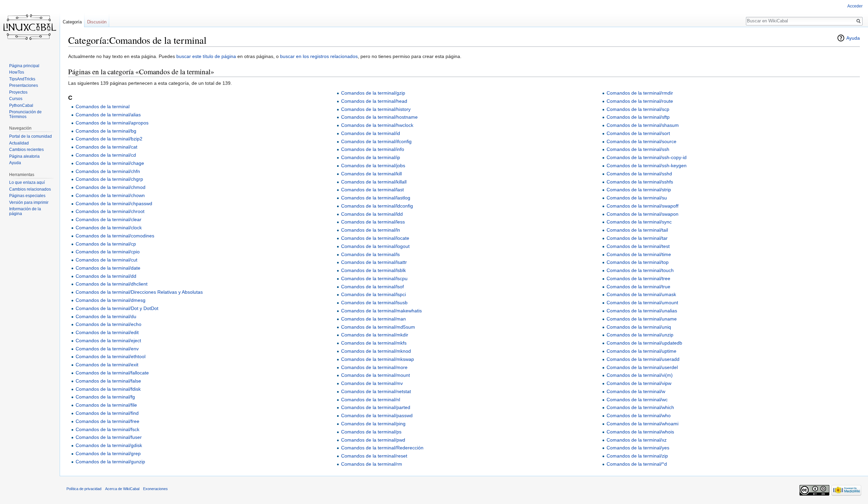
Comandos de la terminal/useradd (643, 359)
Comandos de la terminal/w (636, 391)
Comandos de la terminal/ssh (638, 149)
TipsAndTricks (22, 79)
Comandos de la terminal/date (108, 268)
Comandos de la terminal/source (641, 141)
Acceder (855, 6)
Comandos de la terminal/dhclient (111, 284)
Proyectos (18, 92)
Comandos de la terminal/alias (108, 114)
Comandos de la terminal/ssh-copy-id (647, 157)
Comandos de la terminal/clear (108, 219)
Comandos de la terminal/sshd (639, 173)
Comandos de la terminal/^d (637, 464)
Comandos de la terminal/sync (639, 222)
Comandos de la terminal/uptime (641, 351)
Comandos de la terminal (103, 106)
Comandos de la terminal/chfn (108, 171)
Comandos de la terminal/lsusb (374, 302)
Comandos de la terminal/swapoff (642, 206)
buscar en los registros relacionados (319, 56)
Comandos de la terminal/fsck (107, 429)
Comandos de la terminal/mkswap (377, 359)
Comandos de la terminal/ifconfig (376, 141)
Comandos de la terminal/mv (372, 383)
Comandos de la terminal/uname (642, 319)
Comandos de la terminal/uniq (639, 327)
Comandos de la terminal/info (372, 149)
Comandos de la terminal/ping (373, 423)
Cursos (15, 98)
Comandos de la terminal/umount (642, 302)
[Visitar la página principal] (30, 27)
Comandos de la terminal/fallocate (112, 372)
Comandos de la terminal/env (107, 348)
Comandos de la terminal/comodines (115, 235)
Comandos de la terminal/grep (108, 453)
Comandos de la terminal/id (370, 133)
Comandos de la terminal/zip (637, 456)
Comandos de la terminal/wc (637, 399)
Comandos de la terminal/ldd (372, 214)
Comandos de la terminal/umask (641, 294)
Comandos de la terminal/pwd (373, 440)
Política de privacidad (83, 489)
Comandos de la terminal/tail (637, 230)
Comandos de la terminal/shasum (643, 125)
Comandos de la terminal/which (640, 407)
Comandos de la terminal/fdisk (108, 389)
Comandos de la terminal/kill (371, 173)
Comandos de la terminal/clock (109, 227)
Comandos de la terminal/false (108, 381)
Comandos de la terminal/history (376, 109)
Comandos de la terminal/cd (106, 155)
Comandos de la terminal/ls (370, 254)
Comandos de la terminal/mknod (376, 351)
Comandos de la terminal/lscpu (374, 278)
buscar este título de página (206, 56)
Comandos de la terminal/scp (638, 109)
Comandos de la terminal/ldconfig (377, 206)
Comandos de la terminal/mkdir (374, 334)
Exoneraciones (155, 489)
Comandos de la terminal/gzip (373, 93)
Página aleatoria (24, 156)
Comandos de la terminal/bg (106, 131)
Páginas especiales (27, 195)
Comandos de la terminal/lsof (372, 286)
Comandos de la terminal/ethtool (110, 356)
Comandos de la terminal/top (638, 262)
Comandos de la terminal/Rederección (382, 447)
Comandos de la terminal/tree (638, 278)
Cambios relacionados (30, 189)
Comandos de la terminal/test (638, 246)
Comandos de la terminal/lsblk (373, 270)
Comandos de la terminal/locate (375, 238)
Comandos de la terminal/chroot (110, 211)
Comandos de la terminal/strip (639, 189)
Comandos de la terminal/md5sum (378, 327)
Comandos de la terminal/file (106, 405)
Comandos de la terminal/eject (108, 340)
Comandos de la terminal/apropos (112, 122)
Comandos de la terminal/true (638, 286)
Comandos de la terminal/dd (106, 276)
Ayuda (853, 38)
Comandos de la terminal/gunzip (110, 461)
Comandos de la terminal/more (374, 367)
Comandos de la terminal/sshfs (640, 182)
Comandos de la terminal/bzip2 (109, 138)
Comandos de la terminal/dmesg (110, 300)
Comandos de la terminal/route (640, 101)
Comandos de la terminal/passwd (377, 415)
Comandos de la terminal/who (639, 415)
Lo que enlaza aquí (27, 182)
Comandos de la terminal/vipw (639, 383)
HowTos (16, 72)
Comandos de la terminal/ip (370, 157)
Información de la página (25, 211)
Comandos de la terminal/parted (375, 407)
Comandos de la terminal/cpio (108, 251)
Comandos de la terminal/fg (105, 397)
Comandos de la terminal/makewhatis (381, 310)
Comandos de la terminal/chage (110, 163)
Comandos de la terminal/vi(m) (640, 375)
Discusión (96, 21)
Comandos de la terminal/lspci (373, 294)
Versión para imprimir (28, 202)
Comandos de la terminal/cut (106, 260)
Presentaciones (23, 85)
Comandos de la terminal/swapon (642, 214)
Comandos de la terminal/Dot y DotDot (117, 308)
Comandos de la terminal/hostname (379, 117)
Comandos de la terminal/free (107, 421)
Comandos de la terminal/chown (110, 195)
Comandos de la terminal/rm (371, 464)
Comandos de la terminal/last (372, 189)
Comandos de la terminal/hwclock (377, 125)
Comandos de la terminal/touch (640, 270)
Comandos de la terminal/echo (108, 324)
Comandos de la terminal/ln (370, 230)
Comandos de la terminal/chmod (110, 187)
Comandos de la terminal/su (637, 197)
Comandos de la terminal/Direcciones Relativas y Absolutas (139, 292)
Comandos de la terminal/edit (107, 332)
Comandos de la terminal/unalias (642, 310)
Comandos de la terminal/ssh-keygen (647, 165)
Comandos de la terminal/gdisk (109, 445)
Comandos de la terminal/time (639, 254)
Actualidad (19, 143)
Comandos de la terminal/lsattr (374, 262)
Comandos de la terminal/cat (106, 147)
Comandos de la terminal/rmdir (640, 93)
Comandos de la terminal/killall (374, 182)
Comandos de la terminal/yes (638, 447)
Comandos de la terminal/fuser (109, 437)
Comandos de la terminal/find (107, 413)
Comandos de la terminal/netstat (376, 391)
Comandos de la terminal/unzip (640, 334)
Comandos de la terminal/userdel (642, 367)
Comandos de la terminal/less (373, 222)
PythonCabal (21, 105)
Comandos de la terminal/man (373, 319)
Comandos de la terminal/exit (107, 364)
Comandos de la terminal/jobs (373, 165)
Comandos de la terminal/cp (106, 244)
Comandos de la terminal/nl (370, 399)
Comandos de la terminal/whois (640, 431)
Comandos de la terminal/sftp (638, 117)
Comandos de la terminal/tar (637, 238)
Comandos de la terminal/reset (374, 456)
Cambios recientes (26, 149)
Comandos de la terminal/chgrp (109, 179)
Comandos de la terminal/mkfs (374, 343)
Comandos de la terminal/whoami (642, 423)
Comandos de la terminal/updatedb (644, 343)
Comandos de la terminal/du (106, 316)
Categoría (72, 21)
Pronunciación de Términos (25, 114)
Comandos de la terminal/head (374, 101)
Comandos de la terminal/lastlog (375, 197)
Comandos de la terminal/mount (375, 375)
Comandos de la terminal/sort (638, 133)
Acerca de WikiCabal (122, 489)
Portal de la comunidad (30, 136)
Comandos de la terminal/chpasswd (114, 203)
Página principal (24, 65)
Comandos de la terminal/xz (637, 440)
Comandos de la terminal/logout (375, 246)
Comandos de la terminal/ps (371, 431)
